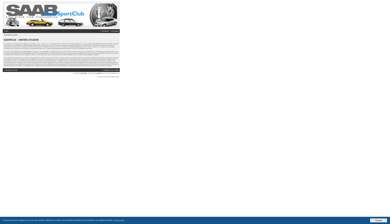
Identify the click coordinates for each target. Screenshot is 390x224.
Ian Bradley (84, 73)
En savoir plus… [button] (119, 220)
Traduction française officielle (105, 77)
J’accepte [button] (378, 220)
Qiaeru (117, 77)
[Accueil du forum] (61, 15)
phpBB (98, 73)
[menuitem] (6, 31)
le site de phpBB (24, 53)
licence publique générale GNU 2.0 (106, 51)
